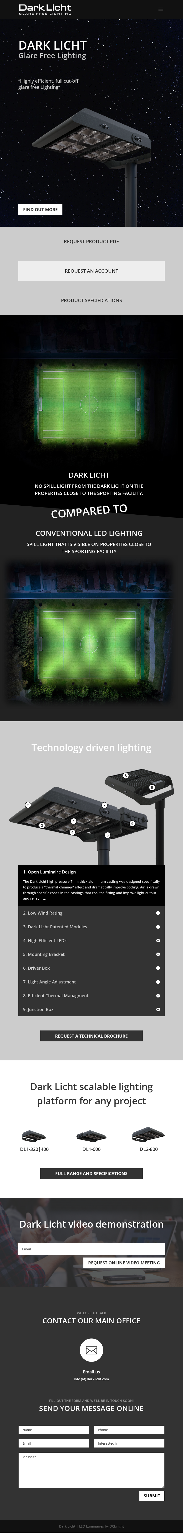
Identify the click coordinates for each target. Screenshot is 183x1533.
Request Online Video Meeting (124, 1263)
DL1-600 (91, 1149)
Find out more (40, 209)
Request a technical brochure (91, 1036)
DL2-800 (149, 1149)
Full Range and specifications (91, 1173)
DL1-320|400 (34, 1149)
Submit (152, 1496)
